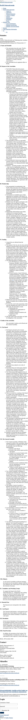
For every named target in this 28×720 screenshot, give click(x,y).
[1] (26, 278)
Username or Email (4, 702)
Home (4, 8)
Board (7, 21)
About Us (8, 11)
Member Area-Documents (12, 26)
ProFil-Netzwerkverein (7, 5)
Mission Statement (10, 14)
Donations (8, 19)
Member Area (6, 22)
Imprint (5, 28)
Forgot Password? (4, 715)
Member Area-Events (11, 25)
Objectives (8, 12)
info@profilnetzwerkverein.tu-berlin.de (9, 673)
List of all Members (11, 23)
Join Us (2, 716)
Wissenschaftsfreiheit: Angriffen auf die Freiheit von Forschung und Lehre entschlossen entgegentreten (13, 691)
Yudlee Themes (9, 717)
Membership (9, 18)
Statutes (8, 16)
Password (2, 706)
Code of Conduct (10, 15)
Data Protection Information (10, 29)
